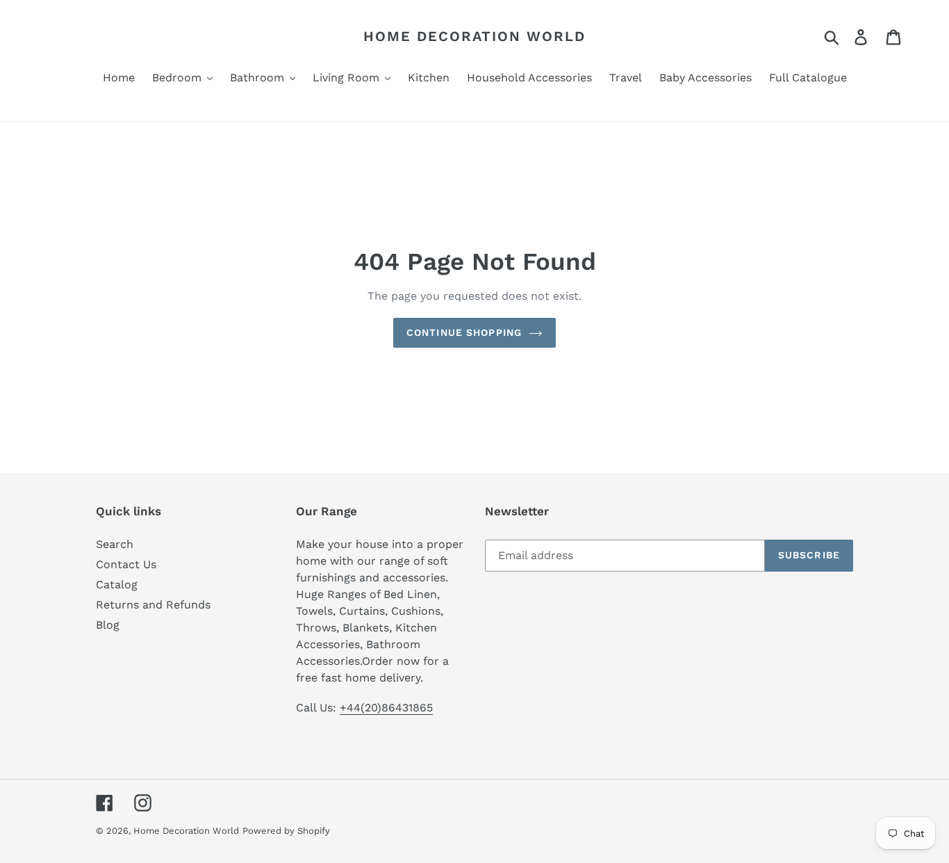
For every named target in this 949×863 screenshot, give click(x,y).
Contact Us (126, 564)
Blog (107, 624)
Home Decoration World (474, 36)
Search (114, 544)
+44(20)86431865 (386, 707)
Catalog (117, 584)
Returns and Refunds (153, 604)
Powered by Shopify (286, 830)
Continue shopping (464, 332)
